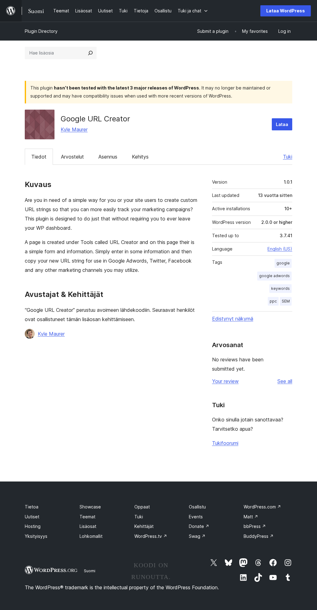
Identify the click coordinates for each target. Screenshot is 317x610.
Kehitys (140, 157)
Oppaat (142, 506)
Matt (251, 516)
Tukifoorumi (225, 443)
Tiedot (38, 157)
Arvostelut (72, 157)
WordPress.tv (150, 536)
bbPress (255, 526)
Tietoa (31, 506)
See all (284, 381)
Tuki (287, 157)
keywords (280, 288)
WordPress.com (262, 506)
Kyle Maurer (74, 129)
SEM (286, 301)
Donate (199, 526)
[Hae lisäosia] (90, 53)
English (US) (279, 248)
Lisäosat (88, 526)
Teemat (87, 516)
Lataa (282, 124)
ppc (273, 301)
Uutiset (32, 516)
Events (196, 516)
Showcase (90, 506)
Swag (197, 536)
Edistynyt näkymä (232, 319)
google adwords (274, 275)
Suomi (89, 570)
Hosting (33, 526)
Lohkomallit (91, 536)
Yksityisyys (36, 536)
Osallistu (197, 506)
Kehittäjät (144, 526)
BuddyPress (259, 536)
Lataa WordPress (285, 10)
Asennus (107, 157)
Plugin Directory (41, 31)
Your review (225, 381)
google (283, 263)
